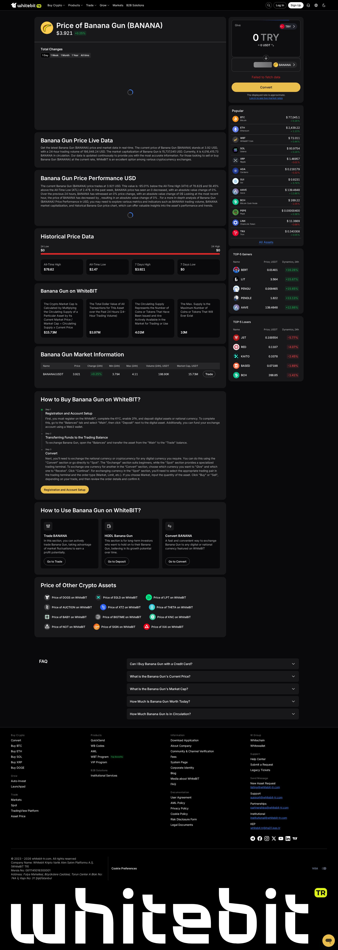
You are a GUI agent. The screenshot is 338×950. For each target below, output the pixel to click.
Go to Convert (177, 561)
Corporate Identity (182, 767)
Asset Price (18, 816)
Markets (16, 799)
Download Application (185, 740)
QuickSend (98, 740)
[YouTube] (281, 838)
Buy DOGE (17, 767)
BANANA (285, 65)
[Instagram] (266, 838)
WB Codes (97, 745)
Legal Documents (182, 824)
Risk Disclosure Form (184, 819)
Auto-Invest (18, 781)
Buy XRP (16, 762)
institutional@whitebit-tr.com (268, 817)
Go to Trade (54, 561)
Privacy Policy (180, 808)
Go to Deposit (117, 561)
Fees (173, 756)
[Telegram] (252, 838)
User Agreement (181, 797)
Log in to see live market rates (266, 98)
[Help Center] (308, 5)
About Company (181, 745)
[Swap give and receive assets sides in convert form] (266, 58)
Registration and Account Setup (64, 489)
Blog (173, 773)
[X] (273, 838)
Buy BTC (16, 745)
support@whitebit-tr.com (266, 797)
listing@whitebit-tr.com (265, 787)
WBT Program (100, 756)
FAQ (173, 784)
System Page (179, 762)
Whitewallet (257, 745)
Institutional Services (104, 775)
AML (94, 751)
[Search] (269, 5)
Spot (14, 805)
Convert (266, 87)
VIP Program (99, 762)
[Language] (316, 5)
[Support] (328, 940)
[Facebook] (259, 838)
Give (238, 25)
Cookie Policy (179, 813)
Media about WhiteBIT (185, 778)
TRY (288, 26)
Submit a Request (261, 764)
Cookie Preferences (124, 868)
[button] (266, 65)
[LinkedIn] (288, 838)
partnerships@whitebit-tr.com (269, 807)
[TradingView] (295, 838)
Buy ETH (16, 751)
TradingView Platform (25, 810)
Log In (280, 5)
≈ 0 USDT (264, 45)
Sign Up (296, 5)
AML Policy (178, 802)
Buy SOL (16, 756)
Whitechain (257, 740)
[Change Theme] (324, 5)
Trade (209, 374)
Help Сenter (258, 759)
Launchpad (18, 786)
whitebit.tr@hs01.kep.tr (265, 828)
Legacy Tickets (260, 770)
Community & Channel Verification (192, 751)
